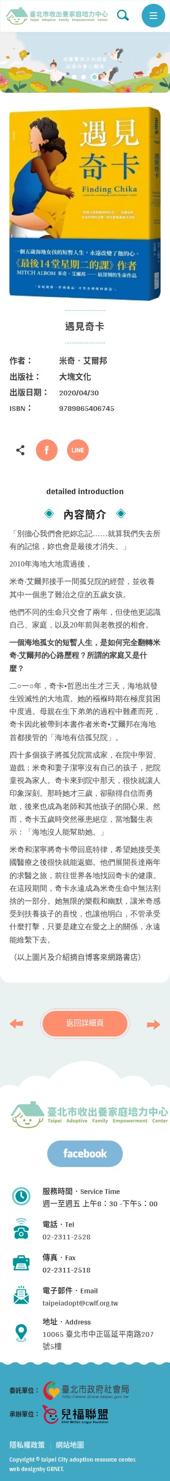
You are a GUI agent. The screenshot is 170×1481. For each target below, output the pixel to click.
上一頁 (18, 1024)
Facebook (47, 450)
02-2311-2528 (66, 1237)
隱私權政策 (27, 1445)
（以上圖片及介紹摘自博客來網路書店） (77, 957)
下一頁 (151, 1025)
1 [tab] (74, 77)
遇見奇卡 (57, 16)
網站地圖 (70, 1445)
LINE (78, 450)
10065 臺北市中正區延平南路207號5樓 (98, 1340)
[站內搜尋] (122, 15)
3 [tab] (94, 77)
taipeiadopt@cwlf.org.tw (80, 1303)
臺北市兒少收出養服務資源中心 (89, 1114)
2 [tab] (83, 77)
